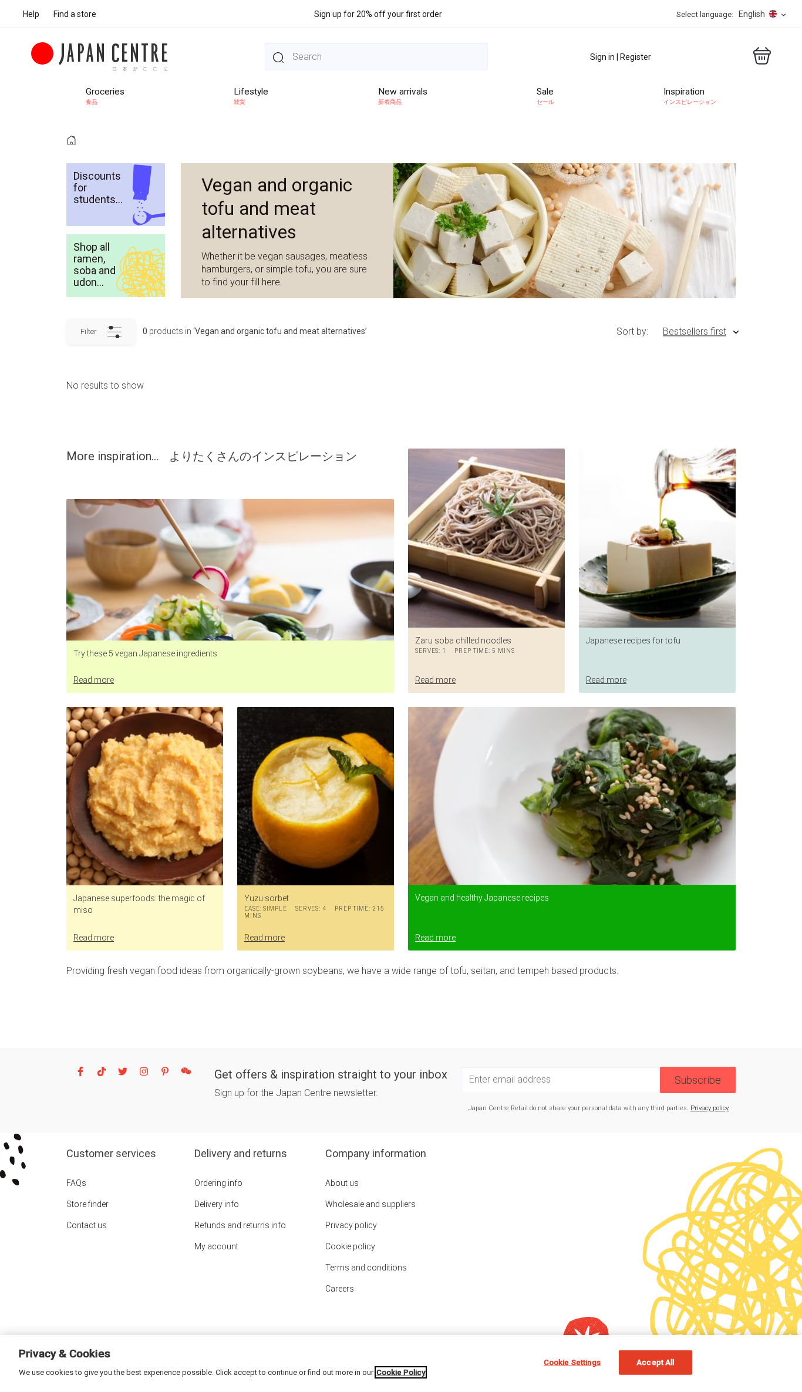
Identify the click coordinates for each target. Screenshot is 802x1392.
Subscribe (698, 1080)
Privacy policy (709, 1108)
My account (216, 1246)
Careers (339, 1288)
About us (342, 1183)
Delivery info (216, 1204)
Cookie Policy (400, 1372)
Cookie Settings (572, 1362)
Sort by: (632, 331)
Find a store (74, 14)
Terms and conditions (366, 1267)
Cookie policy (350, 1246)
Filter (88, 331)
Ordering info (218, 1183)
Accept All (655, 1362)
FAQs (76, 1183)
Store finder (87, 1204)
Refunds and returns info (240, 1225)
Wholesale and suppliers (370, 1204)
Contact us (86, 1225)
